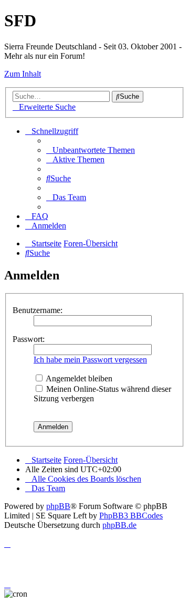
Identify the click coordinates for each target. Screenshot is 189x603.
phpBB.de (119, 525)
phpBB (58, 506)
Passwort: (29, 339)
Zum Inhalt (22, 73)
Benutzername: (37, 310)
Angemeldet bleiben (78, 378)
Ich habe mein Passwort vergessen (90, 359)
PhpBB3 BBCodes (131, 515)
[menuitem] (90, 149)
